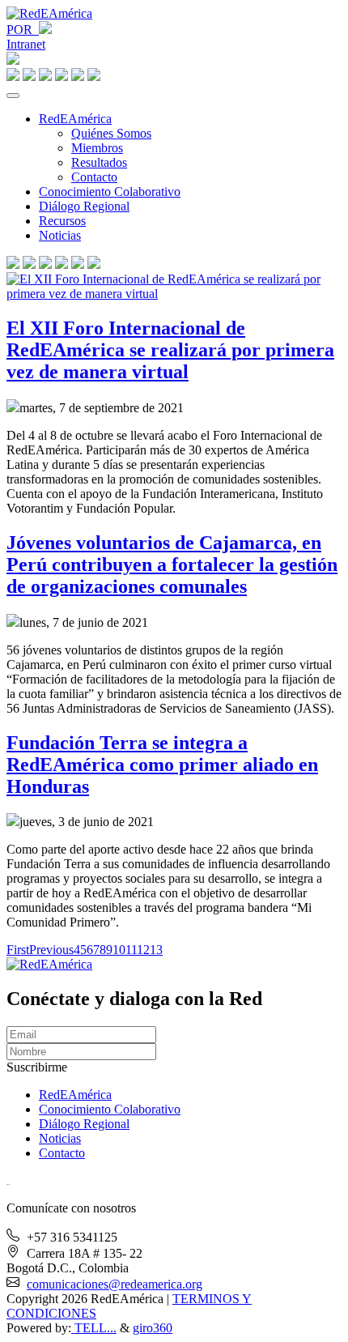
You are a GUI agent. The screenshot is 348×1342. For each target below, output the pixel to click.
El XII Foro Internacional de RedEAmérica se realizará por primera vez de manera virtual (170, 349)
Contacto (94, 177)
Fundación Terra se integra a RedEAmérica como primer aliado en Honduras (162, 764)
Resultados (99, 162)
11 (131, 949)
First (17, 949)
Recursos (62, 221)
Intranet (25, 44)
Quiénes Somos (111, 133)
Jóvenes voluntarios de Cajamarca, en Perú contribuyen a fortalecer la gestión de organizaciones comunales (171, 564)
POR (22, 29)
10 (118, 949)
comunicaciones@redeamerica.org (114, 1284)
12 (143, 949)
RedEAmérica (75, 119)
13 (156, 949)
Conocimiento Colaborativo (109, 191)
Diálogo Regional (84, 206)
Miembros (97, 148)
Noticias (60, 235)
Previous (51, 949)
